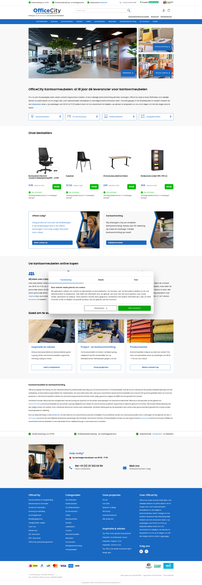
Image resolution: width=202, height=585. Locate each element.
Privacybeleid (168, 575)
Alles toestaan (134, 308)
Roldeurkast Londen (154, 176)
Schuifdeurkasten (72, 507)
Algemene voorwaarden (152, 575)
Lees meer (165, 536)
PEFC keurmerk (34, 538)
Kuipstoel (70, 176)
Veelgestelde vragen (37, 523)
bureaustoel (144, 418)
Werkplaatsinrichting (128, 21)
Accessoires (144, 21)
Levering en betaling (37, 511)
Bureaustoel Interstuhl (44, 177)
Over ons (32, 527)
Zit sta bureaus (71, 511)
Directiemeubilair (72, 534)
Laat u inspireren (51, 367)
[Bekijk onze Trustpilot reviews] (150, 3)
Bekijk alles (107, 553)
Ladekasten (70, 527)
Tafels (88, 21)
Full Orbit (106, 504)
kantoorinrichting (35, 404)
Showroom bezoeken (37, 507)
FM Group (106, 511)
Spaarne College (109, 507)
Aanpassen (99, 308)
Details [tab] (101, 280)
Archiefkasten (41, 21)
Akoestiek (112, 21)
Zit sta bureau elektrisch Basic (115, 176)
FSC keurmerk (34, 534)
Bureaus (54, 21)
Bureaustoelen (67, 21)
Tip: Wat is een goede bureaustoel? (117, 533)
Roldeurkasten (71, 504)
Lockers (68, 530)
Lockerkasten (99, 21)
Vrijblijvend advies (115, 243)
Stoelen (79, 21)
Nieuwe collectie (162, 73)
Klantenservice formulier (38, 504)
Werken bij (33, 530)
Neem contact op (40, 243)
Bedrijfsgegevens (35, 519)
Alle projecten (108, 519)
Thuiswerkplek (71, 549)
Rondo (105, 500)
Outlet (155, 21)
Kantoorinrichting (161, 46)
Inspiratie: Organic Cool (112, 541)
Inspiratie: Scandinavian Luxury (115, 537)
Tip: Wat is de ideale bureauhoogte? (117, 549)
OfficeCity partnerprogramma (41, 542)
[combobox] (103, 10)
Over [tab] (136, 280)
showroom (103, 2)
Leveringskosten (35, 515)
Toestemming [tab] (65, 280)
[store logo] (52, 11)
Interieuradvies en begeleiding (41, 500)
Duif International (109, 515)
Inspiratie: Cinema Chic (112, 545)
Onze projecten (101, 367)
